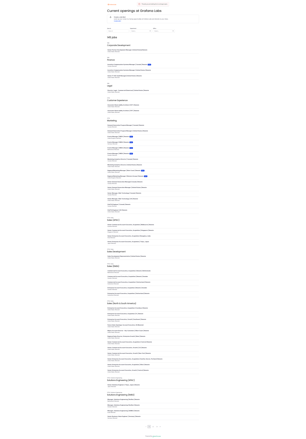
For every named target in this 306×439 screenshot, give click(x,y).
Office (154, 28)
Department (133, 28)
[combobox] (131, 31)
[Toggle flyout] (150, 31)
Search (109, 28)
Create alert (117, 21)
